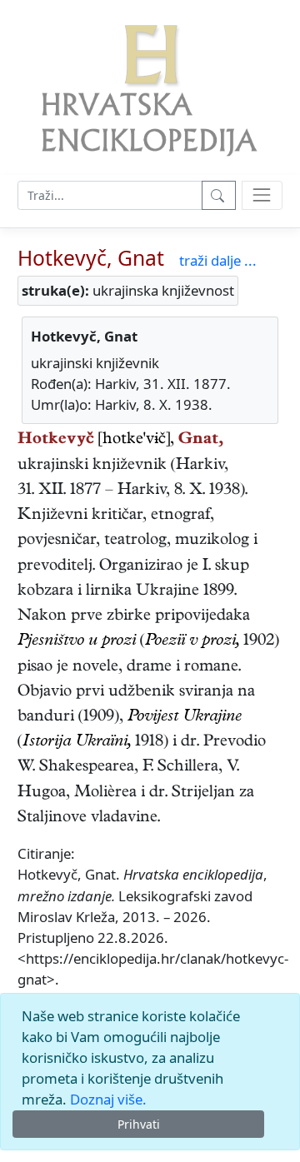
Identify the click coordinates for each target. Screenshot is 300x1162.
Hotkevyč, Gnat (91, 258)
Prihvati (139, 1124)
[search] (262, 195)
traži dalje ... (218, 260)
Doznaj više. (108, 1099)
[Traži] (219, 195)
